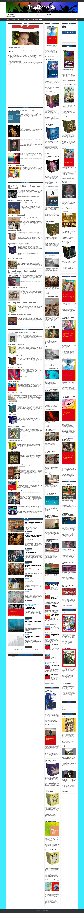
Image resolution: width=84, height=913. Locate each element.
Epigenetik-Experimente (18, 243)
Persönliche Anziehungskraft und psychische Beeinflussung (68, 514)
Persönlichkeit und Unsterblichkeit (55, 655)
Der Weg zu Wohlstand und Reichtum (51, 760)
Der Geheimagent (66, 648)
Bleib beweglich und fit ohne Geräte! (55, 635)
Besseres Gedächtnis (50, 850)
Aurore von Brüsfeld (16, 47)
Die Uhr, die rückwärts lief (69, 84)
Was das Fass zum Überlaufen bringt (50, 327)
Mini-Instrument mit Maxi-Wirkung (50, 494)
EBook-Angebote (13, 19)
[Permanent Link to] (16, 597)
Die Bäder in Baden (67, 717)
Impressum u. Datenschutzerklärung (52, 0)
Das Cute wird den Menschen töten (50, 256)
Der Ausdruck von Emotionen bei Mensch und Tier (22, 272)
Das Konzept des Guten (54, 675)
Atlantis (64, 148)
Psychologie (37, 604)
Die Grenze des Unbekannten (15, 138)
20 (28, 649)
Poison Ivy (11, 124)
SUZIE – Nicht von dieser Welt (16, 165)
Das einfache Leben (50, 821)
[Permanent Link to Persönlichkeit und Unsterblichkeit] (47, 656)
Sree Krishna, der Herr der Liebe (68, 585)
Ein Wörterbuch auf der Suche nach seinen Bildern (52, 389)
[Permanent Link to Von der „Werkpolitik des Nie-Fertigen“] (16, 640)
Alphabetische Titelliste (33, 0)
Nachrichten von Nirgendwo (20, 314)
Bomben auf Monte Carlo (68, 613)
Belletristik (26, 0)
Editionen (16, 0)
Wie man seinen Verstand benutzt (16, 344)
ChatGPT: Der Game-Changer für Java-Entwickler (21, 110)
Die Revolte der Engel (17, 258)
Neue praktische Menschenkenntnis (30, 607)
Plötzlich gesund (49, 26)
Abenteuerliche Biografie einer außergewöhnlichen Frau (22, 332)
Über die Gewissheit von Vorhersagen (55, 615)
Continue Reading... (28, 531)
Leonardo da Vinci (15, 230)
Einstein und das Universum (20, 200)
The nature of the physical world (52, 157)
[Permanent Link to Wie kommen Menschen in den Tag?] (16, 569)
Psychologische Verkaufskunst (49, 790)
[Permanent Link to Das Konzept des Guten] (47, 676)
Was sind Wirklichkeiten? (54, 606)
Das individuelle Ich (13, 381)
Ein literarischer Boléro (51, 368)
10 (27, 649)
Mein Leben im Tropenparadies (49, 220)
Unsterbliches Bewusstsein (49, 124)
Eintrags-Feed (64, 705)
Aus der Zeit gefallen (30, 580)
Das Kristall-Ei (12, 403)
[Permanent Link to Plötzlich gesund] (47, 628)
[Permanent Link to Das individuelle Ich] (47, 667)
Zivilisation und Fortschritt (15, 367)
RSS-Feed (26, 523)
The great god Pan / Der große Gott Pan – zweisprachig (68, 243)
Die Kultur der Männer (31, 552)
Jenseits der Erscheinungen (15, 440)
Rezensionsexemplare (41, 0)
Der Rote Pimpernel (16, 215)
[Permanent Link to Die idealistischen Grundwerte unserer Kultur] (47, 646)
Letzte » (36, 649)
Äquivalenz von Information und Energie (51, 92)
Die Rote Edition (27, 604)
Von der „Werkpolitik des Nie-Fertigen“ (33, 636)
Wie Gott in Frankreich (17, 287)
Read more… (52, 56)
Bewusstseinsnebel (50, 409)
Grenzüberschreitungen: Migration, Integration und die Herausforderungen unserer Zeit (22, 465)
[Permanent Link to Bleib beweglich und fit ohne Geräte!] (47, 636)
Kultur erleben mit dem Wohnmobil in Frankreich (52, 880)
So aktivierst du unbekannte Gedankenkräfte (49, 726)
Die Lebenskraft (12, 414)
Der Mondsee (65, 211)
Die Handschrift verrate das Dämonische (51, 430)
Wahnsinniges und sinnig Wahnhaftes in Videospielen (52, 540)
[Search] (76, 19)
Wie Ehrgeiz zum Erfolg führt (51, 187)
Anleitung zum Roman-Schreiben (22, 302)
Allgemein (26, 520)
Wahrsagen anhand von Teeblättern (17, 426)
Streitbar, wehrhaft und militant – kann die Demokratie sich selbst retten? (33, 537)
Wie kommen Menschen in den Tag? (33, 566)
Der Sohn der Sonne (67, 770)
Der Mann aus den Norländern (67, 746)
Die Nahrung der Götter (14, 451)
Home (8, 19)
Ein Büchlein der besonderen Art (49, 562)
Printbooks (19, 19)
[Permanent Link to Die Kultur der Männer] (16, 556)
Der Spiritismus (49, 59)
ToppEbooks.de (11, 14)
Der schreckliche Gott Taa (15, 355)
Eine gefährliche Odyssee (52, 296)
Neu (12, 0)
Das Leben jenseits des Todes (68, 562)
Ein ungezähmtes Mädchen (66, 182)
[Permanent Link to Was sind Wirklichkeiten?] (47, 607)
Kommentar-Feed (65, 707)
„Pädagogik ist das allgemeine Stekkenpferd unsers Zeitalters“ (52, 516)
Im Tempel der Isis (67, 484)
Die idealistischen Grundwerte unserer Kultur (20, 480)
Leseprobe (32, 604)
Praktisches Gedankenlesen (49, 691)
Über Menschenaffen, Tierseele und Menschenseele (54, 596)
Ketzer (63, 540)
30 (30, 649)
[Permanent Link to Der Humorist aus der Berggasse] (16, 526)
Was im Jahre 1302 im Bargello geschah (51, 473)
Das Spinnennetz (66, 683)
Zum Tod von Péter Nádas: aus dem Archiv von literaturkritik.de (34, 622)
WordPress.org (64, 709)
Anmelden (64, 703)
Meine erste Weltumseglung (15, 392)
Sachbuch (20, 0)
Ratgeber (26, 605)
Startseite (8, 0)
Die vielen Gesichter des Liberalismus (51, 347)
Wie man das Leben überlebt (50, 451)
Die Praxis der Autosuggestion (16, 151)
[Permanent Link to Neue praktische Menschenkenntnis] (16, 610)
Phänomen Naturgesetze (14, 504)
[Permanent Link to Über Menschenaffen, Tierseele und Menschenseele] (47, 597)
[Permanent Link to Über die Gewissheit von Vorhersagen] (47, 616)
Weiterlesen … (29, 119)
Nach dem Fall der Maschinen (16, 491)
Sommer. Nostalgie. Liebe (52, 276)
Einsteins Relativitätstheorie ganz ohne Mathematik (24, 187)
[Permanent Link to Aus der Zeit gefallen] (16, 584)
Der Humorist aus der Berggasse (33, 522)
